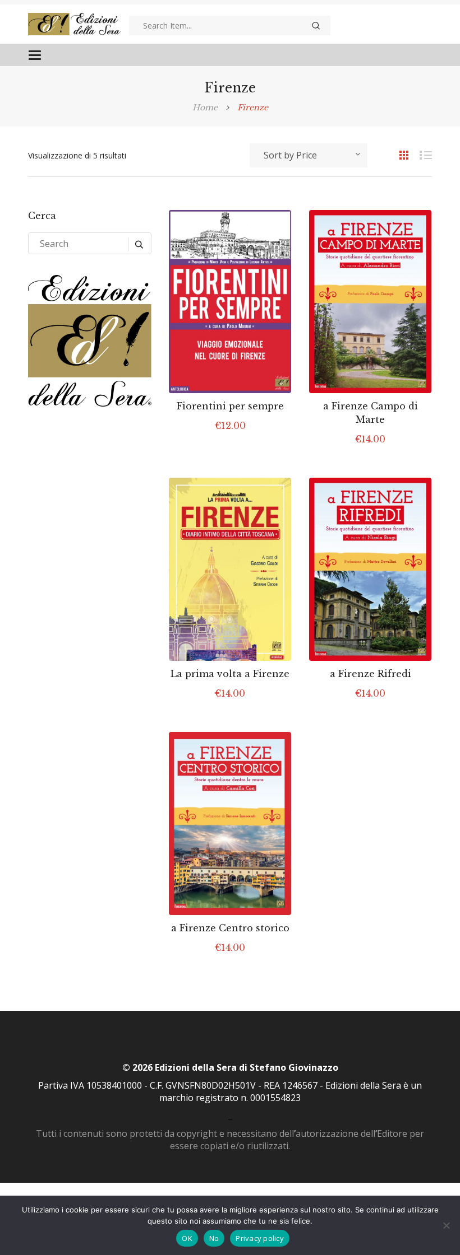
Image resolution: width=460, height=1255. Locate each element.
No (214, 1238)
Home (205, 107)
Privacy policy (260, 1238)
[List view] (421, 154)
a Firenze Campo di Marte (370, 412)
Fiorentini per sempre (230, 406)
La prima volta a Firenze (230, 673)
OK (187, 1238)
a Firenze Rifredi (370, 673)
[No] (446, 1225)
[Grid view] (398, 154)
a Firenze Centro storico (230, 928)
